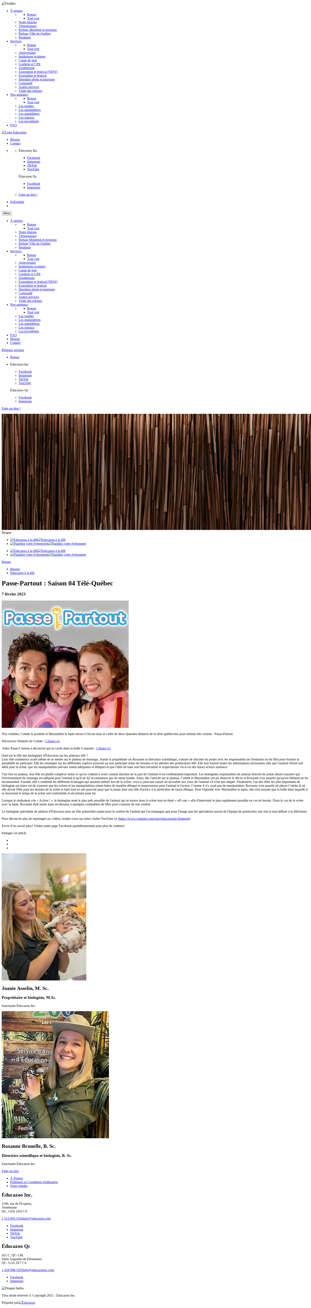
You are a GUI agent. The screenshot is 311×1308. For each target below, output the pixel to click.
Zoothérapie (27, 68)
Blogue (15, 139)
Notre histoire (28, 22)
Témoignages (28, 26)
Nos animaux (19, 94)
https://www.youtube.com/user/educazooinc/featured (154, 818)
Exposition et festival (33, 75)
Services (15, 41)
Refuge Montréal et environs (38, 30)
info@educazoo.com (37, 1218)
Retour (31, 14)
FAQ (13, 125)
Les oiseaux (26, 117)
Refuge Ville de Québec (35, 33)
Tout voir (33, 49)
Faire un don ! (28, 194)
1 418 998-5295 (12, 1270)
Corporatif (25, 83)
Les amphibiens (29, 113)
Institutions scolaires (32, 56)
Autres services (29, 87)
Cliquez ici (52, 741)
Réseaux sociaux (13, 350)
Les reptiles (26, 106)
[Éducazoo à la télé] (38, 540)
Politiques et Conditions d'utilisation (34, 1182)
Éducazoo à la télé (22, 573)
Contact (15, 143)
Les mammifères (30, 110)
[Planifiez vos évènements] (48, 543)
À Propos (16, 1178)
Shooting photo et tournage (37, 79)
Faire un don (10, 1171)
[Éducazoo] (14, 132)
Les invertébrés (29, 121)
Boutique (25, 37)
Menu (6, 213)
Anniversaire (27, 52)
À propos (16, 11)
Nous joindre (19, 1186)
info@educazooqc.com (38, 1270)
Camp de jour (28, 60)
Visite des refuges (30, 91)
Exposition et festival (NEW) (38, 72)
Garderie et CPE (30, 64)
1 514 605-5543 (12, 1218)
